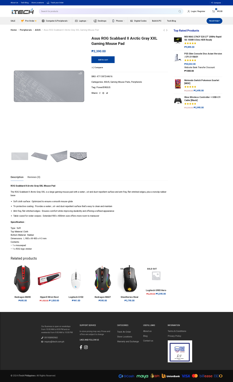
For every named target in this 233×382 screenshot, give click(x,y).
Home (14, 30)
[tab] (17, 177)
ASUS (38, 30)
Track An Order (124, 332)
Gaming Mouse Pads (120, 82)
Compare (98, 67)
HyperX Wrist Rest (49, 297)
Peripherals (26, 30)
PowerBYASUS (103, 87)
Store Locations (124, 336)
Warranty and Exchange (128, 341)
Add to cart (103, 60)
